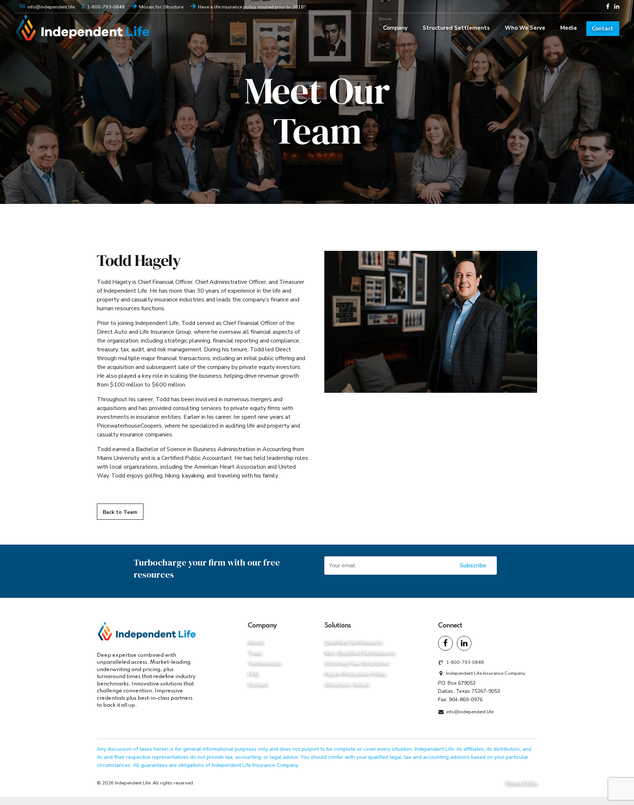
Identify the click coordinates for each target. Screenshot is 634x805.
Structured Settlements (456, 28)
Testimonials (264, 663)
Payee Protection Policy (355, 673)
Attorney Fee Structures (356, 663)
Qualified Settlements (353, 642)
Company (395, 28)
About (256, 642)
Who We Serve (525, 28)
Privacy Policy (521, 783)
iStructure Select (346, 684)
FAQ (253, 673)
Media (568, 28)
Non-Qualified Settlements (360, 652)
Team (255, 652)
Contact (602, 28)
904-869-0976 (465, 699)
